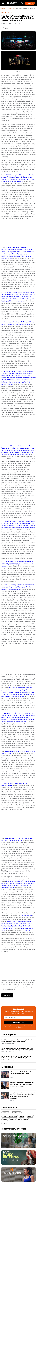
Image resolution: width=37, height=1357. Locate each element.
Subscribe (30, 3)
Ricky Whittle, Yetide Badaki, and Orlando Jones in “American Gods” (16, 926)
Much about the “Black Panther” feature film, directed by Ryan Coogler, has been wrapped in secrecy (17, 564)
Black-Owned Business (10, 1116)
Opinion (5, 1123)
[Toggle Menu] (3, 3)
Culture (22, 1116)
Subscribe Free (18, 1022)
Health (12, 1119)
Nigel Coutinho (7, 23)
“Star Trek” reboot (26, 915)
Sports (5, 1119)
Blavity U (30, 1116)
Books (18, 1119)
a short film (27, 930)
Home (3, 8)
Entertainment (11, 8)
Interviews (6, 1113)
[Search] (22, 3)
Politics (25, 1119)
